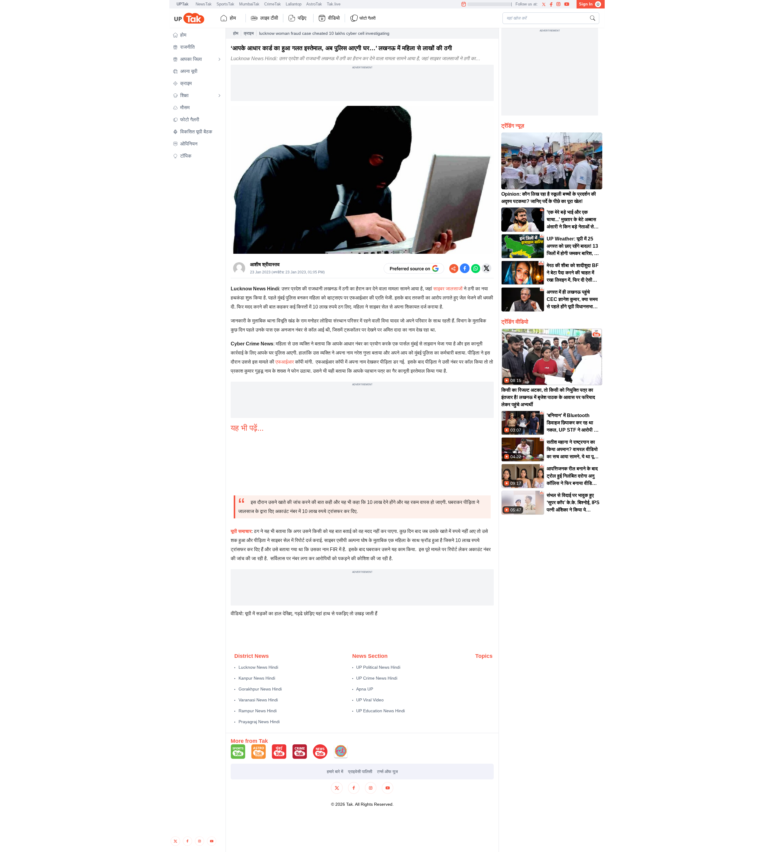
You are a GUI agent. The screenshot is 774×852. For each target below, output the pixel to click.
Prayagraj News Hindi (259, 721)
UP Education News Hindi (380, 710)
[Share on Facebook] (465, 268)
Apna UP (364, 689)
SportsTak (225, 4)
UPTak (182, 4)
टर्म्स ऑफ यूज (387, 771)
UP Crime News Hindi (376, 678)
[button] (197, 35)
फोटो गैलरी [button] (367, 18)
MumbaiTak (249, 4)
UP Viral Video (370, 699)
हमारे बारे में (335, 771)
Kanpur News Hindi (257, 678)
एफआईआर (284, 361)
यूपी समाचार (241, 531)
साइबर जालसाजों (448, 288)
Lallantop (293, 4)
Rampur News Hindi (258, 710)
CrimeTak (272, 4)
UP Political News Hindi (378, 667)
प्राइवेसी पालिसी (360, 771)
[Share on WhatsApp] (475, 268)
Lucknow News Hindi (258, 667)
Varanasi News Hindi (258, 699)
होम (233, 18)
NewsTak (204, 4)
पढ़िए (302, 18)
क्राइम (249, 33)
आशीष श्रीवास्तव (265, 264)
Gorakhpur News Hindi (260, 689)
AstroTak (314, 4)
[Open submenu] (219, 59)
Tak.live (333, 4)
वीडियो (334, 18)
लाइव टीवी (269, 18)
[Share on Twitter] (486, 268)
